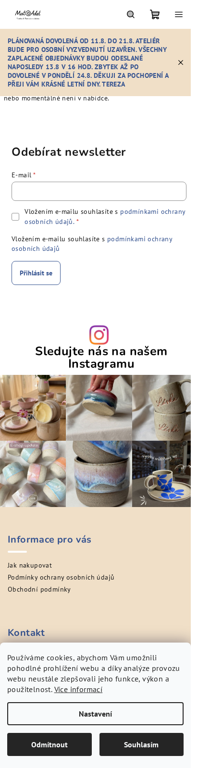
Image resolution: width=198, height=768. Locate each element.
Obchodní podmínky (39, 589)
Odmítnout (49, 744)
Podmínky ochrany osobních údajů (61, 577)
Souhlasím (141, 744)
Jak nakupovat (30, 565)
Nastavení (95, 713)
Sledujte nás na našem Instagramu (101, 358)
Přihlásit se (36, 273)
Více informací (78, 689)
